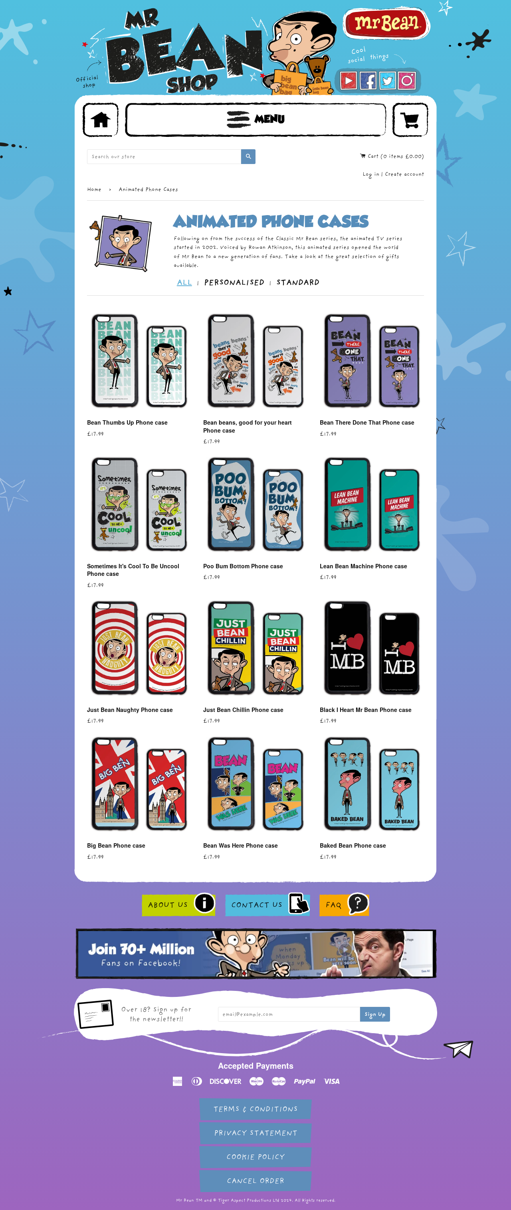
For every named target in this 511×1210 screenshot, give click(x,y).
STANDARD (297, 282)
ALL (184, 282)
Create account (404, 174)
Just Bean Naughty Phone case (130, 710)
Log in (370, 174)
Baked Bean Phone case (353, 845)
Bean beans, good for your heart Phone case (247, 426)
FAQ (333, 905)
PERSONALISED (234, 282)
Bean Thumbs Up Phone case (127, 422)
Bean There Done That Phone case (367, 422)
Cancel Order (255, 1181)
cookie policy (255, 1157)
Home (94, 189)
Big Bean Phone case (116, 845)
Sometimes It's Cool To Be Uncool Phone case (133, 570)
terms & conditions (255, 1109)
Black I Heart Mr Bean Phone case (366, 710)
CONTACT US (256, 905)
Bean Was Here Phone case (240, 845)
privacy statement (255, 1133)
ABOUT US (168, 905)
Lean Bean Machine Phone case (363, 566)
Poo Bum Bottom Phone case (243, 566)
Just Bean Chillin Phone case (243, 710)
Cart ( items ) (395, 156)
